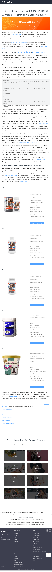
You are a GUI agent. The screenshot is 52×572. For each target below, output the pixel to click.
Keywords (16, 535)
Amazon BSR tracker (6, 412)
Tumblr (24, 510)
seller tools (35, 142)
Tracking (16, 541)
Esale (34, 560)
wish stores (9, 401)
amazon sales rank (43, 123)
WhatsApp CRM (36, 556)
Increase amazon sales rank (8, 423)
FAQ (34, 545)
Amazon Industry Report (19, 566)
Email (29, 510)
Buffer (32, 510)
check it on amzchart (37, 223)
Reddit (20, 510)
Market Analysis (23, 52)
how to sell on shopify (25, 142)
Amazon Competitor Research (39, 551)
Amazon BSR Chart (41, 159)
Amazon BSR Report (18, 564)
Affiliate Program (36, 533)
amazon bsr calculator (38, 77)
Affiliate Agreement (37, 535)
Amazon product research (7, 414)
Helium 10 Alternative (37, 547)
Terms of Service (36, 541)
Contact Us (35, 543)
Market (15, 539)
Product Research (39, 52)
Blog (15, 560)
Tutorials (16, 558)
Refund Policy (36, 537)
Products (16, 533)
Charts (15, 537)
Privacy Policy (36, 539)
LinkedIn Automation (37, 558)
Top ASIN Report (18, 562)
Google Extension (36, 549)
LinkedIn (37, 510)
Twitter (16, 510)
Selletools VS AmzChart (7, 417)
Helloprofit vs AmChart (7, 409)
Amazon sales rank (16, 34)
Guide (15, 556)
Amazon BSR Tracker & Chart (19, 42)
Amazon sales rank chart (11, 175)
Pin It (41, 510)
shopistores (23, 181)
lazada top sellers (12, 426)
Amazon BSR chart (6, 420)
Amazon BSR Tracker (16, 396)
